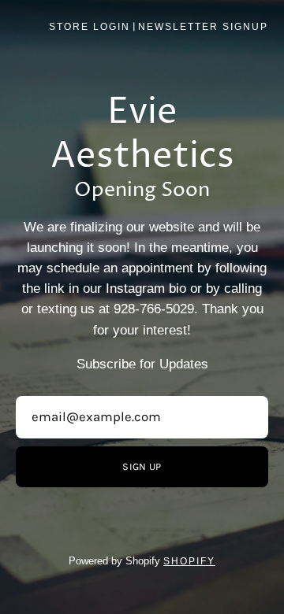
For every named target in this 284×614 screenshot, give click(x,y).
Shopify (189, 561)
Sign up (141, 466)
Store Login (89, 26)
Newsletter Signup (203, 26)
